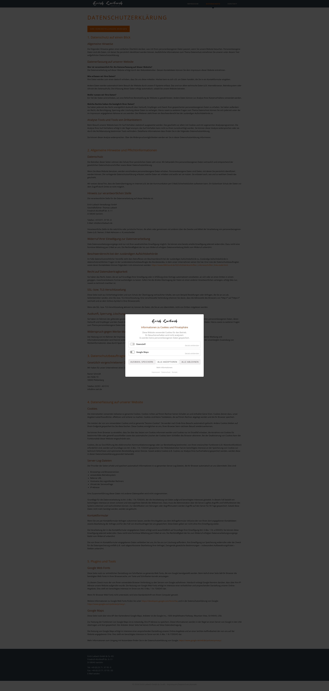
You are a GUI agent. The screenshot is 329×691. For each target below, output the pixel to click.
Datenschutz (165, 372)
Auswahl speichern (141, 362)
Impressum (156, 372)
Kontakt (174, 372)
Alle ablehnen (190, 362)
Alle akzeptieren (167, 362)
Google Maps (142, 352)
